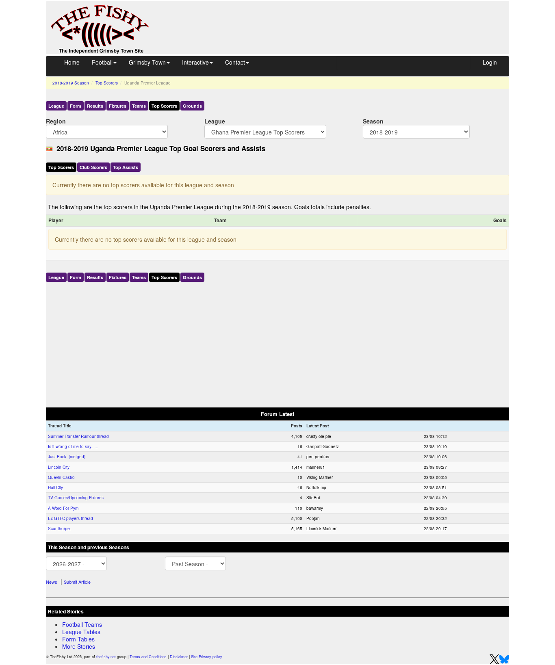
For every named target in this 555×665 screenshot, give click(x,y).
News (51, 581)
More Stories (78, 646)
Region (56, 121)
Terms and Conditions (148, 656)
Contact (235, 62)
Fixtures (117, 106)
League (56, 106)
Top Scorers (106, 83)
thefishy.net (106, 656)
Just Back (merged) (66, 456)
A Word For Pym (63, 508)
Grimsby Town (147, 62)
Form (75, 106)
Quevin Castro (61, 477)
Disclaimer (179, 656)
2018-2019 (70, 83)
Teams (139, 106)
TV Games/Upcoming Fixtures (76, 497)
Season (373, 121)
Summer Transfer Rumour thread (78, 436)
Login (490, 62)
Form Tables (78, 639)
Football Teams (82, 624)
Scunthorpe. (59, 528)
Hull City (55, 487)
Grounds (192, 106)
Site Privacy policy (206, 656)
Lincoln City (58, 467)
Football (102, 62)
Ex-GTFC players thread (70, 518)
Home (72, 62)
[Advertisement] (336, 19)
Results (95, 106)
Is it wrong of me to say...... (73, 446)
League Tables (81, 632)
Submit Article (77, 581)
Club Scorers (93, 167)
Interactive (195, 62)
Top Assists (125, 167)
